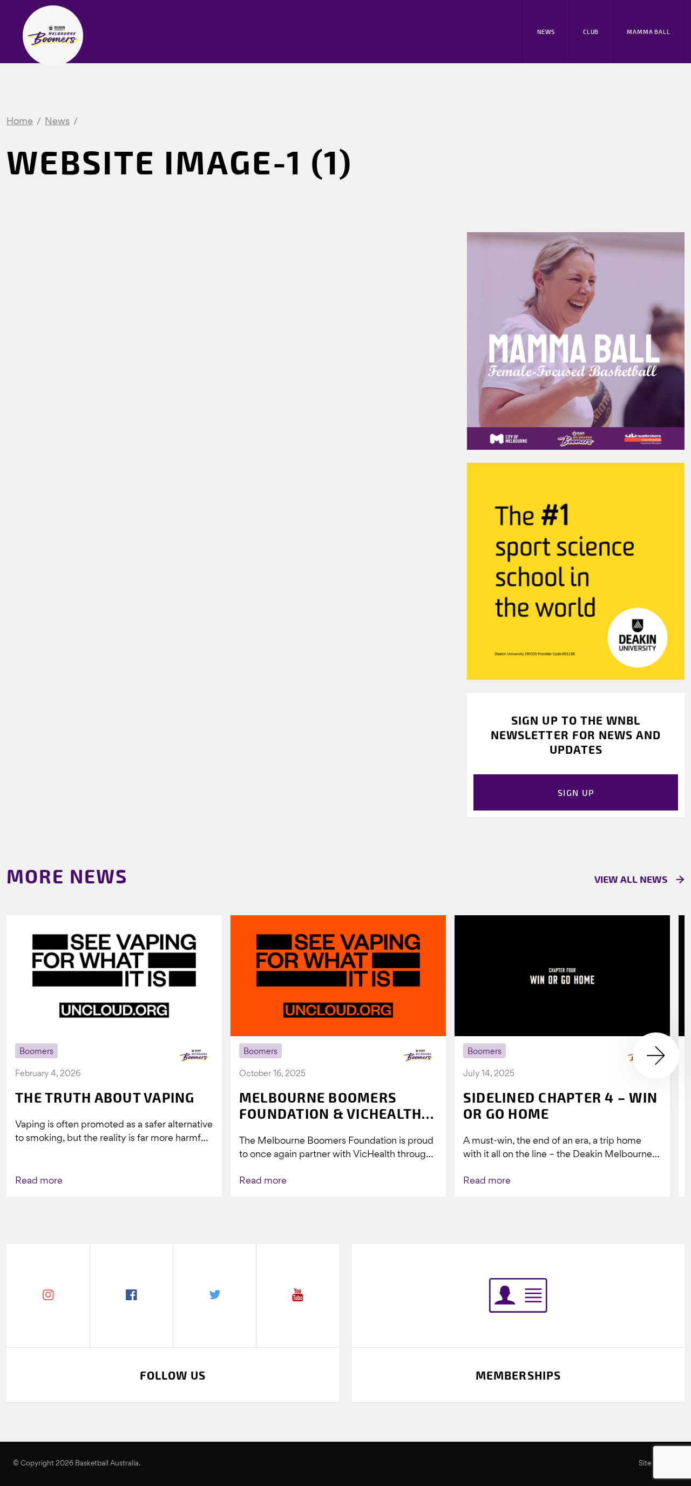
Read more (39, 1181)
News (546, 31)
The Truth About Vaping (105, 1097)
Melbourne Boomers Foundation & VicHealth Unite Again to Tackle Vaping (330, 1105)
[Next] (656, 1055)
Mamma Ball (648, 31)
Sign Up (576, 792)
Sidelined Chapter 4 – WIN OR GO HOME (560, 1105)
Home (19, 121)
